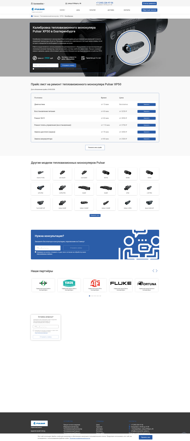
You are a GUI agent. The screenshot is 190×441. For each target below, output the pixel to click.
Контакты (127, 10)
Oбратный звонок (149, 10)
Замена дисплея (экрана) (44, 132)
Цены (78, 10)
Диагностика (39, 104)
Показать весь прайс (95, 147)
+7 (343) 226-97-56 (104, 3)
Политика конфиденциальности (80, 438)
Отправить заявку (68, 65)
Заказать (147, 104)
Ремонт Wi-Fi (39, 118)
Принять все (145, 437)
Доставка (111, 10)
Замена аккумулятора (43, 139)
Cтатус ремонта (149, 3)
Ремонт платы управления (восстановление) (52, 125)
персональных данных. (80, 68)
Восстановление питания (44, 111)
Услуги (62, 10)
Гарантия (92, 10)
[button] (153, 271)
